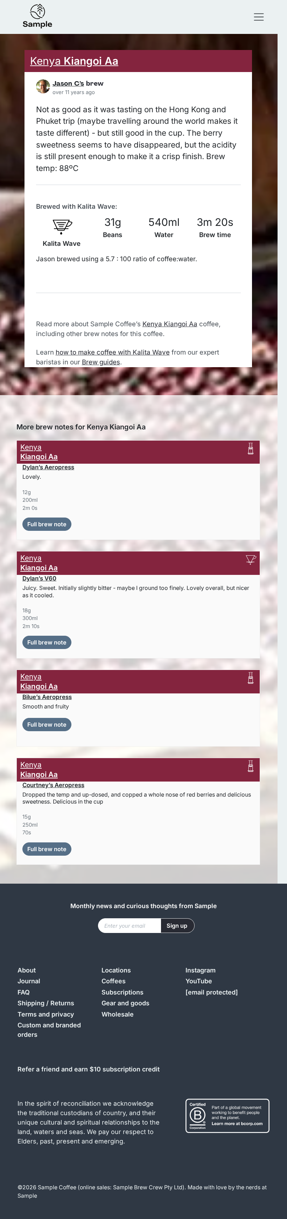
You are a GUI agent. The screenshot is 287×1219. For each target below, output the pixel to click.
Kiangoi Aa (74, 61)
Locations (116, 970)
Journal (29, 981)
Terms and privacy (46, 1014)
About (27, 970)
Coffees (114, 981)
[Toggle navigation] (258, 17)
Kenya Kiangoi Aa (169, 324)
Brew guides (101, 362)
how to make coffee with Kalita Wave (113, 352)
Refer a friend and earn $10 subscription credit (89, 1069)
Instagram (201, 970)
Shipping (31, 1003)
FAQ (24, 992)
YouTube (199, 981)
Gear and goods (125, 1003)
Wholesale (118, 1014)
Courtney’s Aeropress (53, 785)
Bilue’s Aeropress (47, 696)
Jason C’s (68, 84)
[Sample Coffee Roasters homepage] (44, 17)
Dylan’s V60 (39, 578)
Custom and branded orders (49, 1029)
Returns (62, 1003)
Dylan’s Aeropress (48, 467)
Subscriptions (123, 992)
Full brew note (46, 524)
